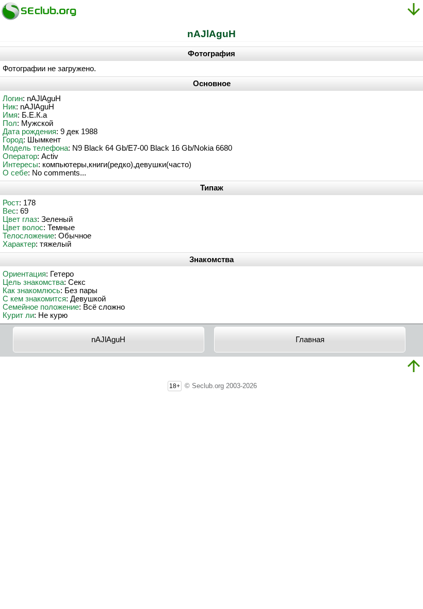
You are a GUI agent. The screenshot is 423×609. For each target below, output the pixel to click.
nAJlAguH (108, 339)
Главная (310, 339)
